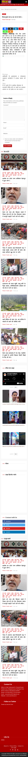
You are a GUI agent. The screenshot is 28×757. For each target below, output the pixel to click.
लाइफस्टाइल (15, 208)
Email (5, 128)
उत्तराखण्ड (4, 14)
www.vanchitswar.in (11, 695)
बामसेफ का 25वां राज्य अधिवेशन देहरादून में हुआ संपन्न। (14, 162)
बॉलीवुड (4, 208)
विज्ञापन (4, 176)
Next (16, 387)
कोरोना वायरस (17, 172)
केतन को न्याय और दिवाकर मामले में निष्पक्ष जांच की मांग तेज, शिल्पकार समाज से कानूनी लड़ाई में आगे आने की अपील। (14, 195)
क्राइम (21, 172)
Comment (6, 105)
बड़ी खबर (22, 173)
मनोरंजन (7, 208)
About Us (6, 746)
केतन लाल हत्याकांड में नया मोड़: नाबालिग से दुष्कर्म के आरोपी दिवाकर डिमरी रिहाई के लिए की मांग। (14, 336)
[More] (10, 31)
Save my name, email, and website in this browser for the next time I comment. (14, 140)
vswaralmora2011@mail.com (12, 694)
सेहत (7, 176)
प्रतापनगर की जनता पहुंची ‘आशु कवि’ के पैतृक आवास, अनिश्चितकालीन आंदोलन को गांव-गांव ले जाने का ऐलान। (14, 267)
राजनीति (10, 208)
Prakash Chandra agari (6, 19)
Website (5, 133)
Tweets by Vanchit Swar (7, 704)
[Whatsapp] (5, 31)
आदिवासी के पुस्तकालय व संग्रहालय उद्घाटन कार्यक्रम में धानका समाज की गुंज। (14, 77)
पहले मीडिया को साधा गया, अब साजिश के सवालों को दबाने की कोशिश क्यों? (14, 303)
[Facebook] (5, 28)
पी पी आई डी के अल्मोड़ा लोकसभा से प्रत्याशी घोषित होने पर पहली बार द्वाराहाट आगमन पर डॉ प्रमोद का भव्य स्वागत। (14, 86)
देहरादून (8, 173)
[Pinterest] (21, 28)
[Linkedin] (15, 28)
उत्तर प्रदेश (5, 172)
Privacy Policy (13, 746)
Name (5, 122)
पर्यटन (19, 173)
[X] (10, 28)
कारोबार (12, 172)
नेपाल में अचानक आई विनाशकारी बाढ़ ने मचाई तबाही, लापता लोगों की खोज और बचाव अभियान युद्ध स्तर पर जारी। (14, 231)
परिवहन (16, 173)
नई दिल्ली (12, 173)
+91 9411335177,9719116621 (12, 692)
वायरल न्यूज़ (20, 208)
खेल (3, 173)
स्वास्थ (9, 176)
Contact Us (20, 746)
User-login (13, 747)
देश (5, 173)
